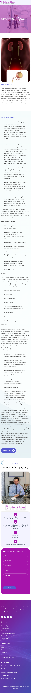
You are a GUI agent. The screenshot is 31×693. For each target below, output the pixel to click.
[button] (29, 2)
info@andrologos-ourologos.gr (9, 672)
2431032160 (4, 678)
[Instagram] (11, 617)
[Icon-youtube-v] (5, 617)
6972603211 (12, 678)
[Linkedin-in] (8, 617)
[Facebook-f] (2, 617)
